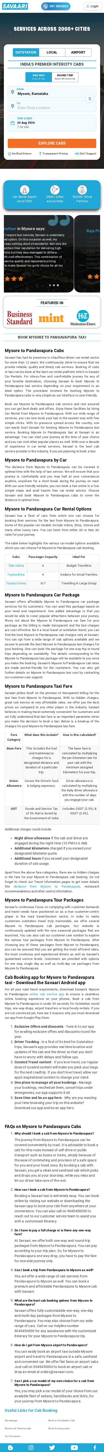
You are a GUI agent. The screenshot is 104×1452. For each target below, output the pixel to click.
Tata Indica (16, 565)
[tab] (50, 285)
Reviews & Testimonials (18, 1428)
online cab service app (47, 994)
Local (52, 52)
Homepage (11, 1420)
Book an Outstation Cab (61, 1420)
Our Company (13, 1436)
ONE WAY (38, 77)
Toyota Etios (16, 574)
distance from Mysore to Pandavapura (47, 886)
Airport (78, 52)
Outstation (25, 52)
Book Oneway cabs (59, 1428)
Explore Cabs (52, 143)
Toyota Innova (16, 583)
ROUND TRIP (65, 77)
